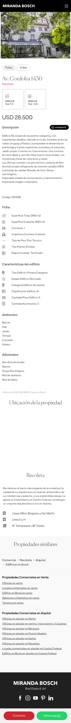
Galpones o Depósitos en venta (20, 598)
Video (23, 67)
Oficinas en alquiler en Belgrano (20, 628)
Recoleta (26, 560)
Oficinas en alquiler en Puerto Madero (24, 633)
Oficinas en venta (12, 583)
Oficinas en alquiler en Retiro (19, 619)
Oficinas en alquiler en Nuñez (19, 638)
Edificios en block (17, 564)
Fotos (9, 67)
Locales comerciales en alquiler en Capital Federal (32, 648)
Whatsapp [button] (51, 715)
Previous (5, 36)
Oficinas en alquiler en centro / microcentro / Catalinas (34, 624)
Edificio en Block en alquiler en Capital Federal (29, 653)
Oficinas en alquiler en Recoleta (21, 643)
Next (64, 36)
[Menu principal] (66, 6)
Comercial (9, 560)
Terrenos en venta (12, 603)
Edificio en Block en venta (17, 593)
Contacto (19, 715)
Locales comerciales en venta (20, 588)
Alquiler (41, 560)
